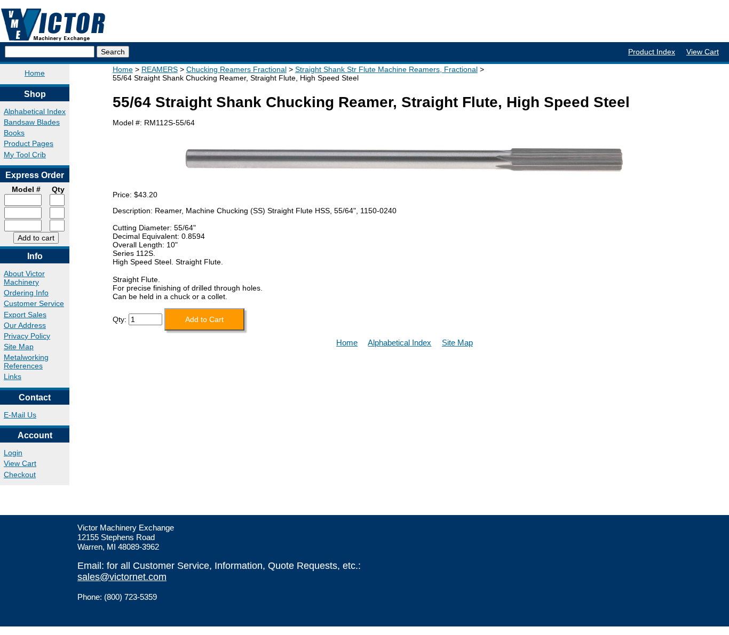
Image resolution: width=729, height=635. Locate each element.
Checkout (20, 474)
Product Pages (28, 143)
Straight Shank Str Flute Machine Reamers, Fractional (386, 69)
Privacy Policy (27, 336)
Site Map (19, 346)
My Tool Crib (25, 154)
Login (13, 452)
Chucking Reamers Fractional (236, 69)
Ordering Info (26, 292)
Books (14, 132)
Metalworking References (26, 361)
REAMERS (159, 69)
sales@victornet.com (122, 577)
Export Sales (25, 314)
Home (35, 73)
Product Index (651, 51)
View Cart (702, 51)
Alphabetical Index (35, 111)
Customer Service (34, 303)
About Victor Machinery (24, 277)
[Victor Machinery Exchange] (53, 24)
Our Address (25, 325)
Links (12, 376)
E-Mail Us (20, 415)
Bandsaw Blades (32, 122)
